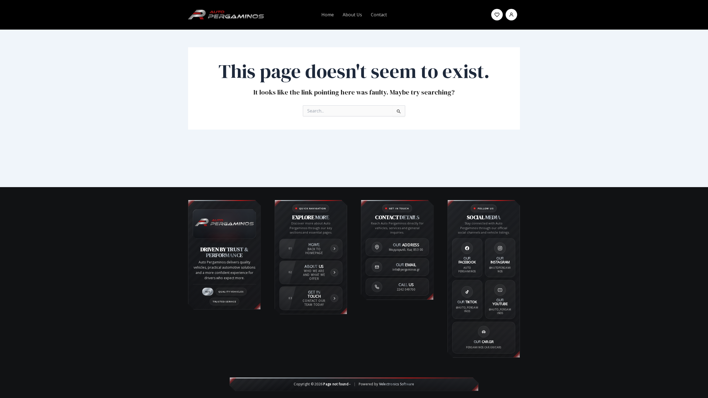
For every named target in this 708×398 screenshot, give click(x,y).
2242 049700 (406, 289)
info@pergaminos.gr (406, 269)
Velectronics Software (396, 384)
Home (327, 15)
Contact (379, 15)
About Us (352, 15)
